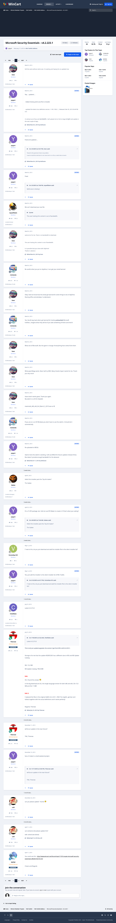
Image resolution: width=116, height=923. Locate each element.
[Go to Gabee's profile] (13, 479)
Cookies (31, 920)
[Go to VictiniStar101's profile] (13, 549)
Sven (13, 75)
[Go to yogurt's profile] (6, 48)
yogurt (10, 48)
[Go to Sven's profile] (13, 68)
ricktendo (13, 275)
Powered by (104, 920)
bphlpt (13, 862)
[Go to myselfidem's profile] (13, 206)
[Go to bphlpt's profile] (13, 856)
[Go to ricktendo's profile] (13, 269)
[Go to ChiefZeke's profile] (13, 607)
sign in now (43, 890)
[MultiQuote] (25, 84)
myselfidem (13, 213)
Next (22, 60)
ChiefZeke (13, 614)
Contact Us (24, 920)
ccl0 (13, 807)
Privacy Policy (16, 920)
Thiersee (13, 642)
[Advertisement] (58, 25)
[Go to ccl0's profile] (13, 801)
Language (7, 920)
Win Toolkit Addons (31, 48)
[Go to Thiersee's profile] (13, 635)
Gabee (13, 485)
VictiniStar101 (13, 555)
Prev (9, 60)
